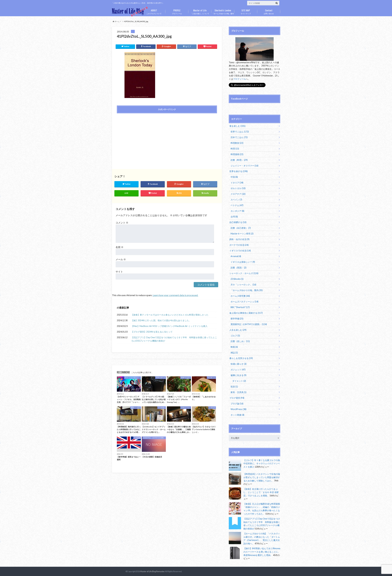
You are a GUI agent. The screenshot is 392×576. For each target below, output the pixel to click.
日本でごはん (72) (239, 137)
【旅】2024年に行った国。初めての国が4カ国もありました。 (161, 320)
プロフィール (177, 11)
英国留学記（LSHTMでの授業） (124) (249, 324)
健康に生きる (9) (238, 375)
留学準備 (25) (237, 318)
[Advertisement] (141, 138)
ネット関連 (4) (237, 415)
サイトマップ (246, 11)
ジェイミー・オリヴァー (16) (244, 165)
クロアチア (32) (238, 194)
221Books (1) (237, 279)
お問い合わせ (269, 11)
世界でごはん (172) (240, 131)
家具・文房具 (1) (238, 392)
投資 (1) (234, 386)
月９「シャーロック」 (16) (243, 284)
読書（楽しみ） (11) (240, 341)
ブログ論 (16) (237, 403)
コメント (122, 222)
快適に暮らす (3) (238, 364)
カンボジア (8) (237, 211)
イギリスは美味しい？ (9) (243, 262)
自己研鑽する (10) (237, 222)
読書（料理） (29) (239, 160)
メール (121, 259)
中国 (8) (234, 177)
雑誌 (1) (234, 352)
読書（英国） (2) (238, 267)
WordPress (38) (238, 409)
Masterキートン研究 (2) (242, 233)
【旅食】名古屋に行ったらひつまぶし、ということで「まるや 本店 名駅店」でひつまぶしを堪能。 (261, 492)
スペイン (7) (236, 199)
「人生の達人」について (200, 11)
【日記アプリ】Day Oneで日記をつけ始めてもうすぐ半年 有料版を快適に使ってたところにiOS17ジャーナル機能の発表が (174, 339)
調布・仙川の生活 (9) (239, 239)
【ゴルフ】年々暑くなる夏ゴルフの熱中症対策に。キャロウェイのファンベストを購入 (261, 463)
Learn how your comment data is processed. (175, 295)
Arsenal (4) (236, 256)
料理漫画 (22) (237, 154)
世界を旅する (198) (238, 171)
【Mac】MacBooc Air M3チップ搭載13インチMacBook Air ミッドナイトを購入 (169, 326)
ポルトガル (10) (238, 188)
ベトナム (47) (237, 205)
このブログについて (154, 11)
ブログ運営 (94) (236, 398)
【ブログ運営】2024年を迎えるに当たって (152, 331)
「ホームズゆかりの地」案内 (223, 11)
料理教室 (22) (237, 143)
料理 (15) (235, 148)
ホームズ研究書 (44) (240, 296)
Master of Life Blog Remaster (152, 571)
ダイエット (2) (239, 381)
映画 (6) (234, 347)
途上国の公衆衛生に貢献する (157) (246, 313)
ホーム (117, 21)
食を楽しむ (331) (237, 126)
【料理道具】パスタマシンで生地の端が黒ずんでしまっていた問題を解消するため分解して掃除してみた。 (261, 477)
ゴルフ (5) (235, 335)
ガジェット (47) (238, 369)
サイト (119, 271)
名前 (119, 247)
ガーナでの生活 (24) (239, 245)
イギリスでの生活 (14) (240, 250)
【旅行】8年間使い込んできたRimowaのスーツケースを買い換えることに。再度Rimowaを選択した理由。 (261, 551)
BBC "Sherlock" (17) (240, 307)
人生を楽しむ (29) (237, 330)
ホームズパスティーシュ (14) (244, 301)
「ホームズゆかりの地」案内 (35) (247, 290)
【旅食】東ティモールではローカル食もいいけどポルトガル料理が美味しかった (169, 314)
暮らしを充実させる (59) (241, 358)
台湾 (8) (234, 216)
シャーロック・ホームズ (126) (243, 273)
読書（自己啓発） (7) (241, 228)
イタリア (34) (237, 182)
